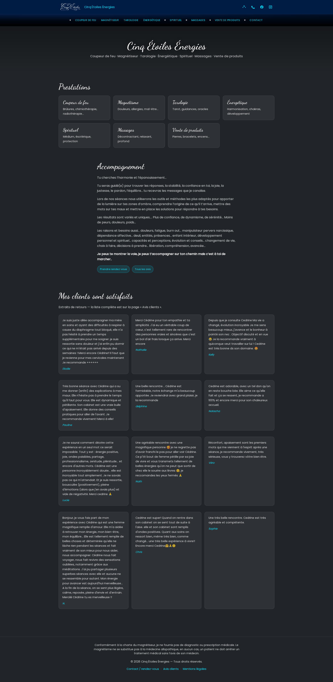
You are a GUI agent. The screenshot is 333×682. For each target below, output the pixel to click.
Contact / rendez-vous (143, 669)
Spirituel (70, 130)
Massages (126, 130)
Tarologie (180, 102)
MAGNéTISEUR (110, 20)
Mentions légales (194, 669)
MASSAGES (198, 20)
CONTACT (256, 20)
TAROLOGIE (131, 20)
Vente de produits (187, 130)
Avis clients (171, 669)
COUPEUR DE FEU (85, 20)
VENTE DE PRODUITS (227, 20)
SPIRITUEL (176, 20)
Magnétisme (128, 102)
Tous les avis (143, 269)
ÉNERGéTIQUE (151, 20)
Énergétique (237, 102)
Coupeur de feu (76, 102)
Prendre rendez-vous (113, 269)
